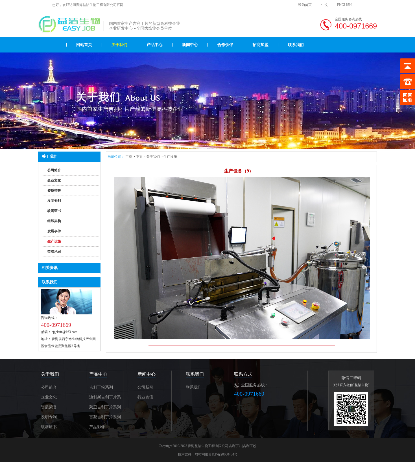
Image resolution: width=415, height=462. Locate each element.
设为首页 (305, 5)
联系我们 (296, 45)
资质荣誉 (54, 190)
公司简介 (54, 170)
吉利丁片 (235, 446)
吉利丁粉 (249, 446)
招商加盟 (260, 45)
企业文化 (54, 180)
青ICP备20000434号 (222, 454)
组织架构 (54, 221)
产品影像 (97, 427)
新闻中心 (190, 45)
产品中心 (155, 45)
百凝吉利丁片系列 (105, 417)
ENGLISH (344, 5)
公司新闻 (145, 387)
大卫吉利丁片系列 (105, 407)
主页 (128, 157)
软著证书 (54, 211)
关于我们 (119, 45)
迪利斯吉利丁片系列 (105, 398)
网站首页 (84, 45)
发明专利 (54, 201)
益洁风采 (54, 251)
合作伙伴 (225, 45)
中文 (324, 5)
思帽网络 (201, 454)
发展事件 (54, 231)
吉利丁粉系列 (101, 387)
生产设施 (54, 241)
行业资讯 (145, 397)
